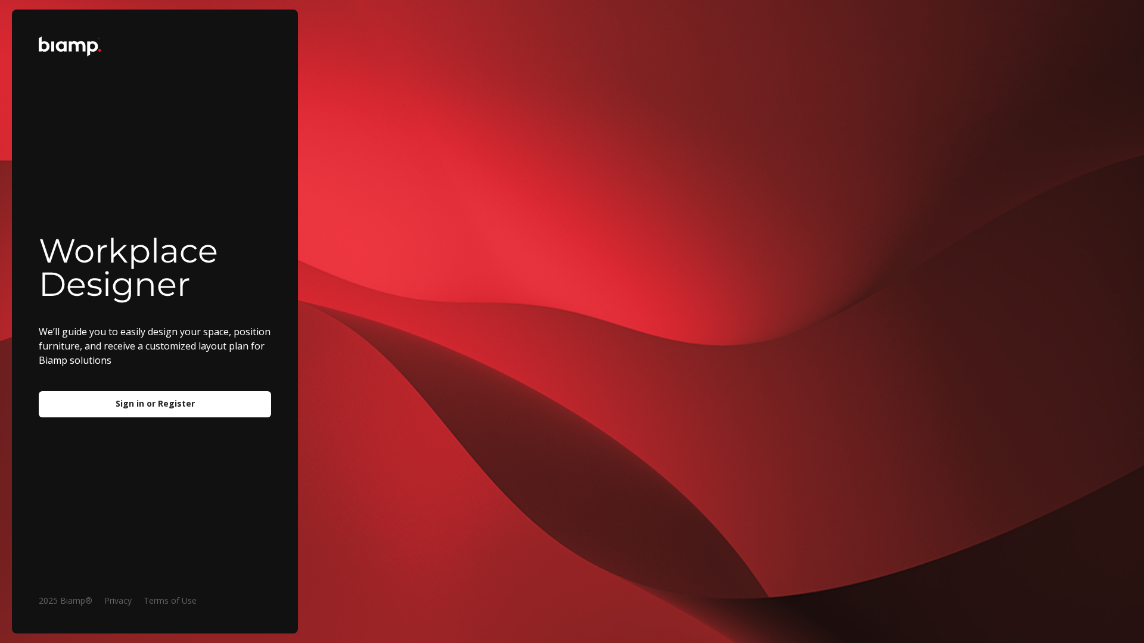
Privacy (118, 600)
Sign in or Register (155, 403)
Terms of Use (170, 600)
